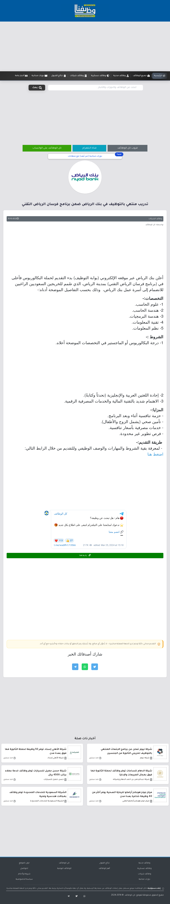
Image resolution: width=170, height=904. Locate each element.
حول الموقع (24, 863)
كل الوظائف (64, 863)
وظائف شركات (144, 874)
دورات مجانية (144, 879)
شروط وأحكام (24, 874)
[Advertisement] (85, 46)
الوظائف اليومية (64, 869)
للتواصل (24, 869)
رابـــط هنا (83, 556)
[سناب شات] (83, 897)
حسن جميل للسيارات (54, 780)
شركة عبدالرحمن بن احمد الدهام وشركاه (131, 780)
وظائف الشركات (155, 219)
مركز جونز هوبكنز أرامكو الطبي (135, 801)
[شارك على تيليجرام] (75, 666)
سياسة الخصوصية (24, 879)
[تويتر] (75, 897)
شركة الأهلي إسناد (55, 758)
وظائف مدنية (144, 863)
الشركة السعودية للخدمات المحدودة (47, 801)
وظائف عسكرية (144, 869)
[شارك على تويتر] (94, 666)
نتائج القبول (104, 863)
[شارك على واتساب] (85, 666)
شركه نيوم (144, 758)
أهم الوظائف (104, 869)
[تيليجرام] (67, 897)
